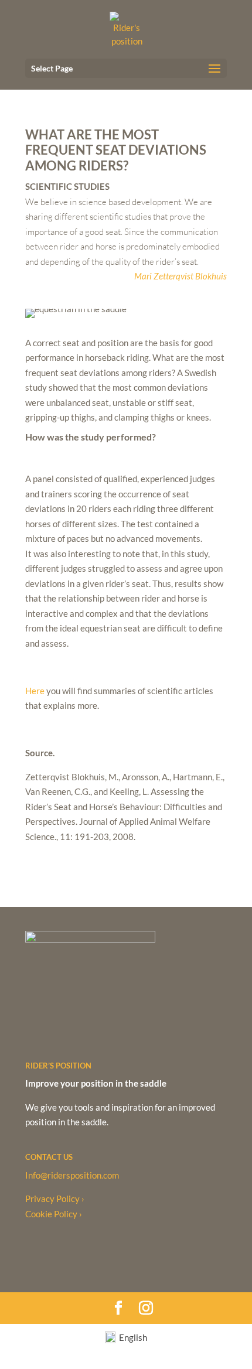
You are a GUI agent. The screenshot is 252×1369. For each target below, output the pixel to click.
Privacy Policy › (54, 1198)
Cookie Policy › (53, 1213)
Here (35, 690)
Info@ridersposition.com (72, 1175)
